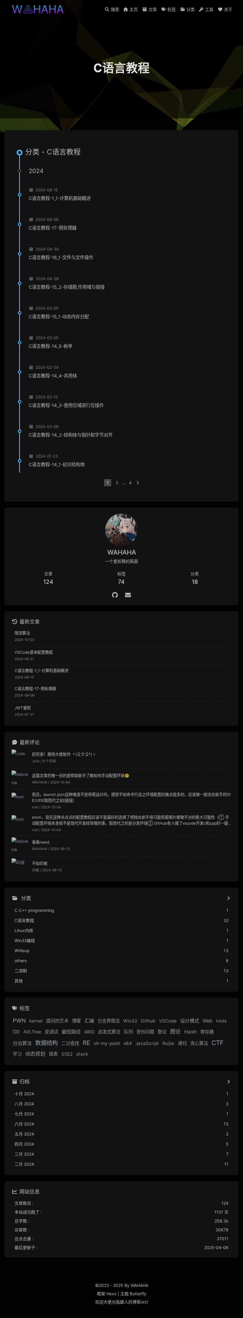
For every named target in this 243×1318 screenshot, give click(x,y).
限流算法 (22, 633)
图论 (175, 1031)
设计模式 (189, 1021)
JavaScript (147, 1043)
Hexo (111, 1293)
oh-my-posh (107, 1043)
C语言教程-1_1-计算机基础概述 (60, 198)
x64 (128, 1043)
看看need (40, 842)
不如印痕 (39, 863)
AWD (89, 1032)
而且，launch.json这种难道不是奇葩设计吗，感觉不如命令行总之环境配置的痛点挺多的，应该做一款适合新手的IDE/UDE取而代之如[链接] (131, 797)
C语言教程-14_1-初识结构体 (57, 464)
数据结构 (46, 1042)
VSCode (168, 1021)
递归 (182, 1043)
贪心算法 (199, 1043)
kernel (36, 1021)
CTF (217, 1042)
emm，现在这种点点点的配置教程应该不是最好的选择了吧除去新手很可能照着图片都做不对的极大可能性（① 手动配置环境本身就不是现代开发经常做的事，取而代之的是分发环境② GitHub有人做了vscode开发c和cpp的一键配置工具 (130, 820)
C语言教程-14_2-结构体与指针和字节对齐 (71, 435)
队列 (128, 1032)
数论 (162, 1032)
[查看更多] (228, 899)
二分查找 (70, 1043)
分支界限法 (108, 1021)
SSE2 (67, 1054)
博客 (76, 1021)
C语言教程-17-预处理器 (52, 228)
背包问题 (145, 1032)
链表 (53, 1054)
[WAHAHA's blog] (39, 8)
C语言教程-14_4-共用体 (53, 376)
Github (148, 1021)
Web (207, 1021)
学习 (17, 1054)
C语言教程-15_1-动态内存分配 (59, 316)
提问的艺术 (57, 1021)
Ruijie (168, 1043)
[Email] (128, 595)
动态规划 (35, 1054)
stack (82, 1054)
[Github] (115, 595)
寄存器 (207, 1032)
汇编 (89, 1021)
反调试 (51, 1032)
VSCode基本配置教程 (34, 652)
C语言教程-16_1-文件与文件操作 (61, 257)
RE (86, 1042)
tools (221, 1021)
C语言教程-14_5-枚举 (50, 346)
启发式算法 (109, 1032)
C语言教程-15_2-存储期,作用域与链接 (67, 287)
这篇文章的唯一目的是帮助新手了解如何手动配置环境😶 (81, 775)
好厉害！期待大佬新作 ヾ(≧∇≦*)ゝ (64, 754)
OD (16, 1032)
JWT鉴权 (23, 707)
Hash (190, 1032)
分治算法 (22, 1043)
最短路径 (71, 1032)
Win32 (130, 1021)
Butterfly (138, 1293)
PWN (19, 1020)
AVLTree (32, 1032)
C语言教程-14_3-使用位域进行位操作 (66, 405)
